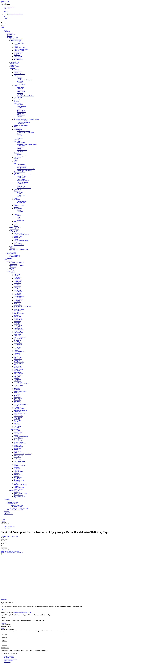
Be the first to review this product (9, 536)
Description (4, 599)
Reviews (3, 628)
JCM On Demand (8, 514)
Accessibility (7, 662)
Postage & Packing (9, 657)
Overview (3, 623)
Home (5, 30)
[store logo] (15, 14)
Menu (2, 27)
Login (5, 18)
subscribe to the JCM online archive (22, 612)
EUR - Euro (7, 8)
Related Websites (8, 660)
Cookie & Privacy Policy (10, 659)
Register (6, 16)
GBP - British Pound (9, 7)
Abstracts (3, 609)
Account (3, 519)
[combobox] (8, 24)
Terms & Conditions (9, 656)
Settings (3, 521)
